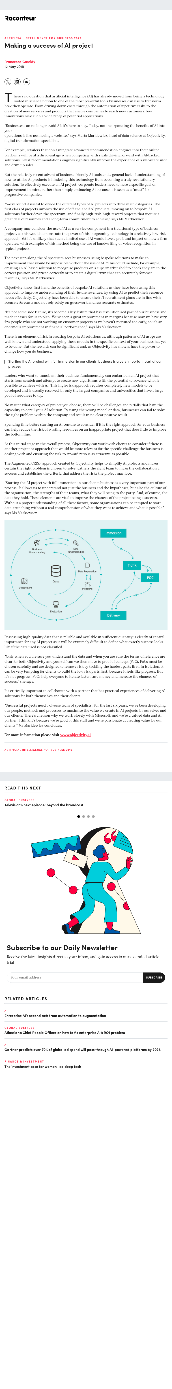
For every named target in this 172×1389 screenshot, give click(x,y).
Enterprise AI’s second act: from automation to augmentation (55, 1015)
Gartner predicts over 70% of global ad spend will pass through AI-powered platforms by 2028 (82, 1049)
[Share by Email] (26, 81)
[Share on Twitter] (8, 81)
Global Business (19, 800)
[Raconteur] (20, 18)
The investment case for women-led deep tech (42, 1066)
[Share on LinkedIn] (17, 81)
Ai (6, 1010)
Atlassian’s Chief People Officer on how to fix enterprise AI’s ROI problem (64, 1032)
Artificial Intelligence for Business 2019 (43, 38)
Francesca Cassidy (19, 61)
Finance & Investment (24, 1061)
